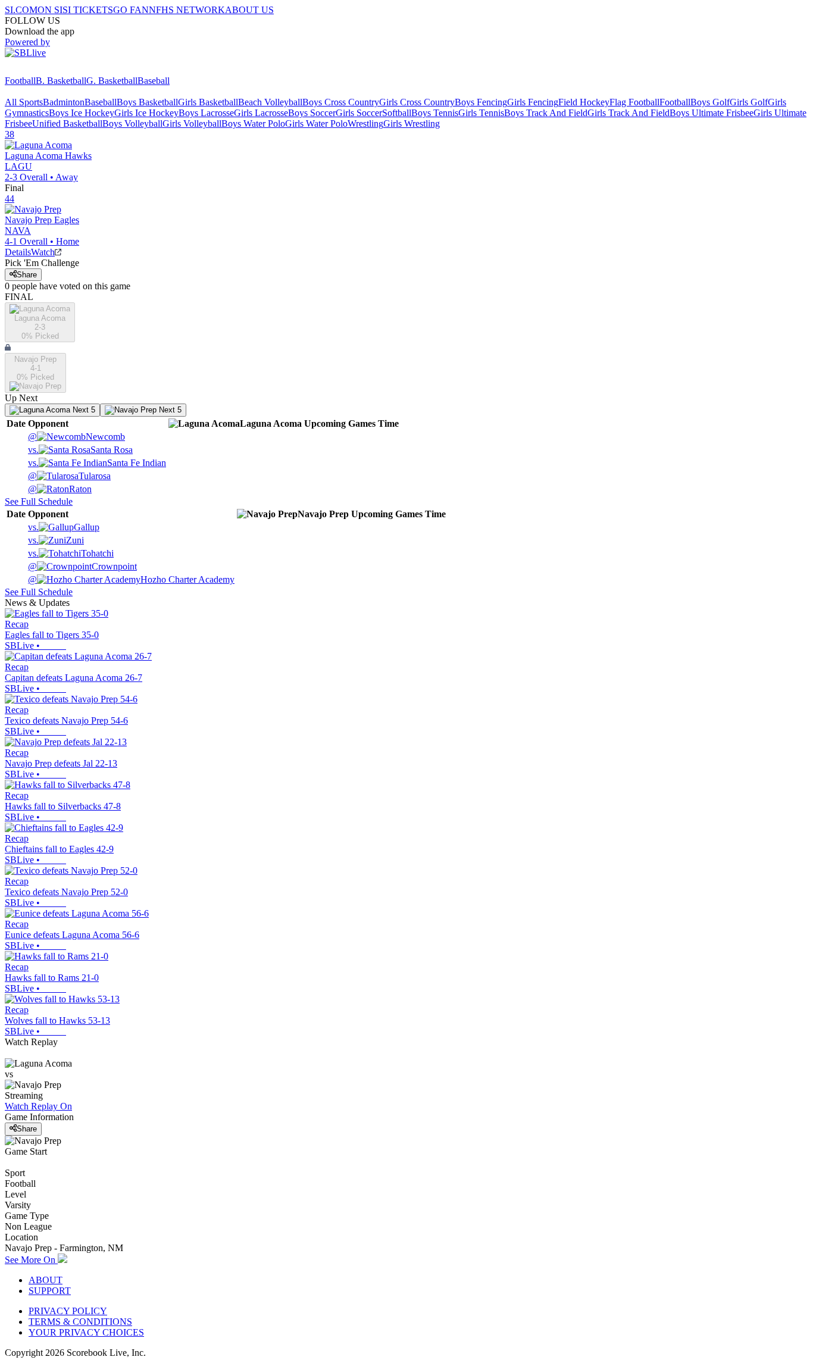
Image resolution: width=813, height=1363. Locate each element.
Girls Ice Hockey (146, 113)
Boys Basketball (147, 102)
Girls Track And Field (628, 113)
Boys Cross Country (340, 102)
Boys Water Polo (253, 123)
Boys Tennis (434, 113)
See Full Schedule (39, 501)
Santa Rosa (80, 450)
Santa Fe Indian (97, 463)
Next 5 (82, 409)
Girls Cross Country (417, 102)
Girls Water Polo (316, 123)
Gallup (63, 527)
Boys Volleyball (132, 123)
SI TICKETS (87, 10)
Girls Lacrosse (261, 113)
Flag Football (634, 102)
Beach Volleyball (270, 102)
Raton (60, 489)
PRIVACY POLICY (68, 1311)
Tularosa (69, 476)
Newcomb (76, 437)
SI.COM (21, 10)
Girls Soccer (359, 113)
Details (18, 252)
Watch (43, 252)
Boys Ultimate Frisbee (711, 113)
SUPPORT (50, 1291)
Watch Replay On (38, 1106)
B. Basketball (61, 81)
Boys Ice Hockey (81, 113)
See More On (31, 1260)
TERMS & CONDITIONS (80, 1322)
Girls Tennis (481, 113)
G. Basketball (111, 81)
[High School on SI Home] (50, 70)
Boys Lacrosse (206, 113)
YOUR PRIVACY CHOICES (86, 1332)
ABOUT (45, 1280)
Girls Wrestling (411, 123)
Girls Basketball (208, 102)
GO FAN (131, 10)
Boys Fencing (481, 102)
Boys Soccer (312, 113)
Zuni (56, 540)
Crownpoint (82, 566)
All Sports (24, 102)
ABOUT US (249, 10)
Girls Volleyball (191, 123)
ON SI (49, 10)
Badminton (64, 102)
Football (20, 81)
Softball (396, 113)
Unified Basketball (67, 123)
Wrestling (365, 123)
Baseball (153, 81)
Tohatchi (71, 553)
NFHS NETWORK (187, 10)
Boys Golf (710, 102)
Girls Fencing (532, 102)
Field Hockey (583, 102)
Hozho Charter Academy (131, 579)
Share (27, 274)
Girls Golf (749, 102)
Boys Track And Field (545, 113)
